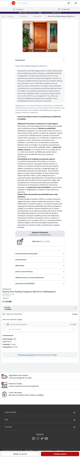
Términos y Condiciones (45, 451)
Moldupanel (6, 289)
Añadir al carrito (20, 454)
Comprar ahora (60, 454)
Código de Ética (29, 451)
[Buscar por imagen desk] (69, 3)
